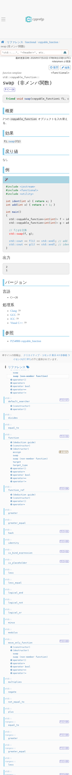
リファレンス (16, 367)
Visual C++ (16, 323)
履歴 (55, 67)
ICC (12, 319)
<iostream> (27, 186)
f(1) (32, 241)
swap (11, 141)
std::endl (48, 241)
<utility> (27, 193)
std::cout (16, 241)
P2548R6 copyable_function (25, 341)
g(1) (32, 244)
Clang (13, 310)
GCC (13, 314)
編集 (67, 67)
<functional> (29, 190)
